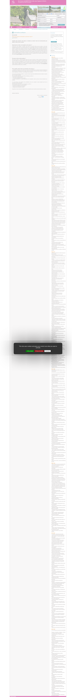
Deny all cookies (39, 351)
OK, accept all (30, 351)
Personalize (47, 351)
